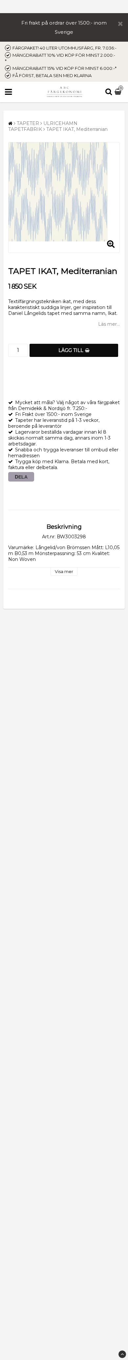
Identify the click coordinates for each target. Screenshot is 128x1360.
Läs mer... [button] (109, 324)
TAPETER (28, 123)
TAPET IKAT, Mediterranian (77, 129)
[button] (119, 92)
